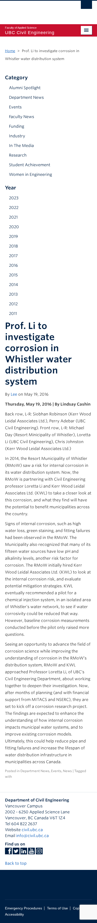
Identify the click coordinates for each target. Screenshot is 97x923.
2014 (13, 284)
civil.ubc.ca (32, 829)
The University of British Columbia (35, 10)
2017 (13, 255)
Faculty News (21, 116)
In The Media (21, 145)
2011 (13, 313)
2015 (13, 275)
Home (10, 51)
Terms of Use (57, 908)
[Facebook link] (8, 852)
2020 (14, 227)
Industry (17, 136)
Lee (14, 394)
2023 (13, 198)
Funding (16, 126)
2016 (13, 265)
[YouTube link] (31, 852)
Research (18, 155)
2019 (13, 236)
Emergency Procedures (23, 908)
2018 (13, 246)
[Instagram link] (39, 852)
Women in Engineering (30, 174)
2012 (13, 304)
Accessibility (14, 914)
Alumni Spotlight (25, 87)
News (67, 771)
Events (15, 107)
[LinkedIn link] (23, 852)
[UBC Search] (86, 6)
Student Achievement (29, 165)
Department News (26, 97)
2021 (13, 217)
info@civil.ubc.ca (32, 835)
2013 (13, 294)
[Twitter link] (16, 852)
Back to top (16, 863)
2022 (13, 207)
